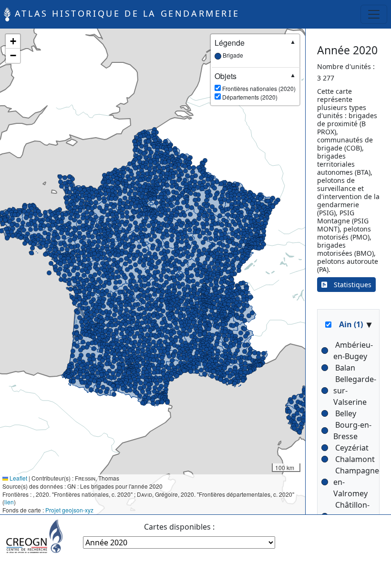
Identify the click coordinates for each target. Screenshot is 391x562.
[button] (212, 294)
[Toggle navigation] (373, 14)
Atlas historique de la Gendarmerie (124, 13)
